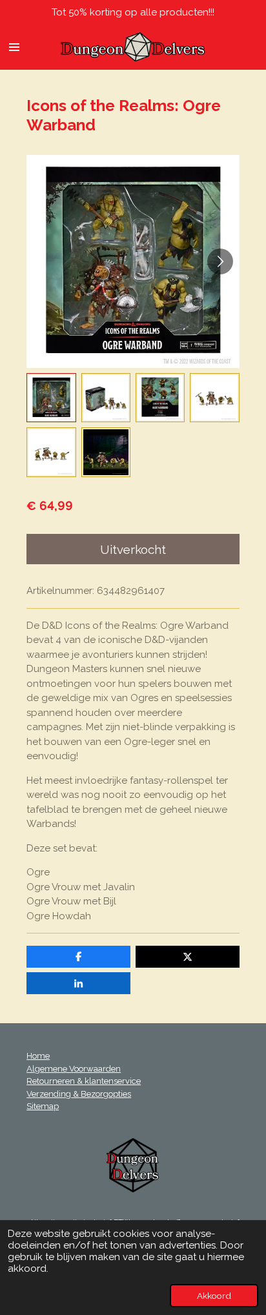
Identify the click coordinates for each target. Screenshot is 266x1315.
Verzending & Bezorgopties (78, 1094)
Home (38, 1056)
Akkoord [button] (214, 1295)
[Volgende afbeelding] (220, 261)
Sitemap (42, 1106)
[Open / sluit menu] (14, 47)
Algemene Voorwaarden (73, 1069)
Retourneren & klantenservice (83, 1081)
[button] (51, 397)
